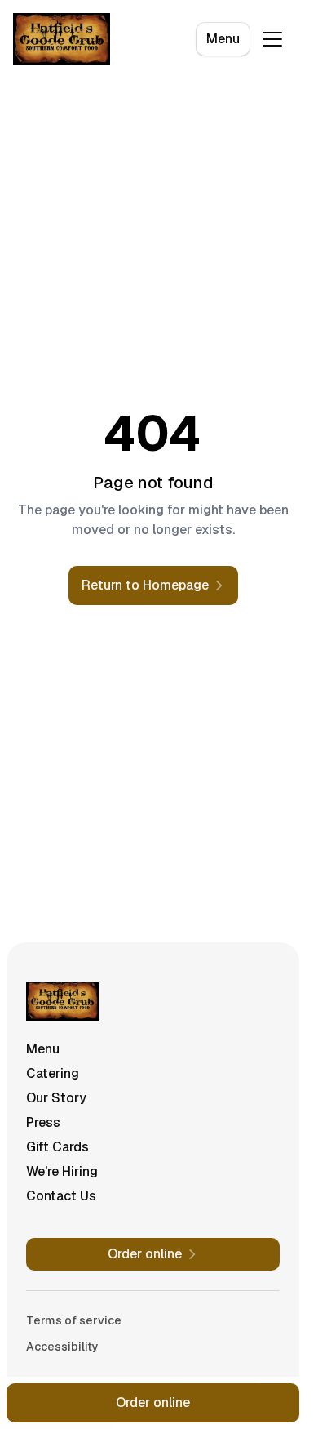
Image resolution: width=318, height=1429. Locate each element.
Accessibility (62, 1346)
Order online (153, 1402)
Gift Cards (57, 1146)
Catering (52, 1073)
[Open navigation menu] (272, 39)
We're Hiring (62, 1171)
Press (43, 1122)
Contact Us (61, 1195)
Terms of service (73, 1320)
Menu (223, 38)
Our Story (56, 1097)
